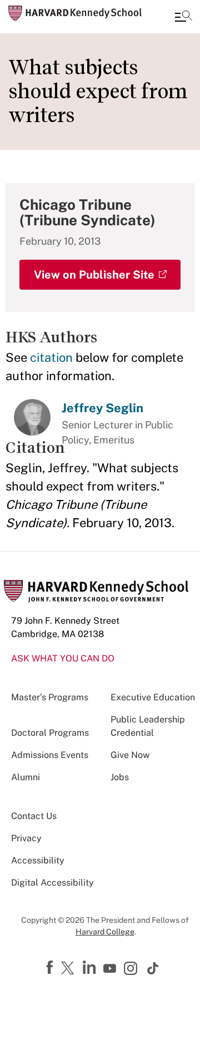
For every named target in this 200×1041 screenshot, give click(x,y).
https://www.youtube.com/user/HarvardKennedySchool (111, 968)
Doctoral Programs (50, 732)
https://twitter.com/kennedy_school (69, 969)
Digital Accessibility (52, 882)
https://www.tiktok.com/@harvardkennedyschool (153, 968)
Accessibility (37, 860)
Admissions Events (49, 755)
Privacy (26, 838)
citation (51, 357)
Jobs (120, 777)
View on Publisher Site (94, 274)
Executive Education (153, 697)
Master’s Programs (49, 697)
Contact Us (34, 816)
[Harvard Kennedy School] (75, 13)
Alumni (25, 777)
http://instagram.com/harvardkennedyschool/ (132, 969)
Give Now (130, 755)
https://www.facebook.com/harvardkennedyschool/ (51, 967)
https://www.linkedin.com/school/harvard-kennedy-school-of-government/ (90, 967)
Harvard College (105, 931)
